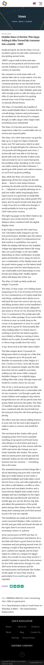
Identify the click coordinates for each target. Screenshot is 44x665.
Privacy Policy (28, 638)
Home (14, 21)
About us (22, 627)
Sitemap (15, 638)
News (21, 21)
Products (35, 627)
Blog (22, 632)
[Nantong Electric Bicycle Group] (4, 3)
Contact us (35, 632)
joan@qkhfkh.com (36, 662)
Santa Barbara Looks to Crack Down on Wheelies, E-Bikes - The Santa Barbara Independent (22, 608)
